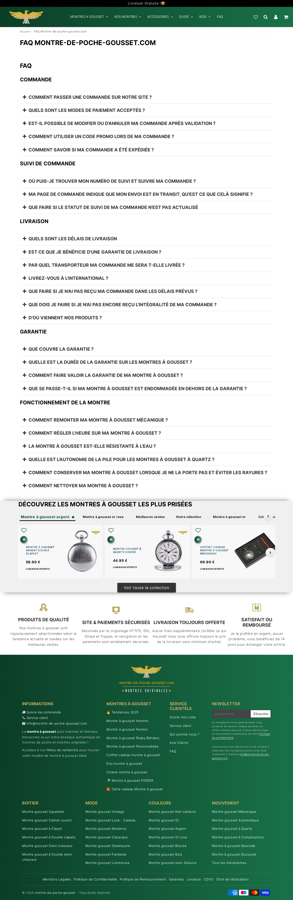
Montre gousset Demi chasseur (47, 846)
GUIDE (184, 17)
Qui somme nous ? (184, 734)
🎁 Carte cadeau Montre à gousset (134, 789)
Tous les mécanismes (229, 863)
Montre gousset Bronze (168, 846)
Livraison (194, 879)
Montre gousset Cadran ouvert (47, 820)
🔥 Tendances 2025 (122, 712)
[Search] (265, 16)
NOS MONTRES (125, 17)
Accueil (25, 31)
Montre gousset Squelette (43, 812)
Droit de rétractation (232, 879)
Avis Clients (179, 743)
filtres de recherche (62, 750)
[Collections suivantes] (268, 516)
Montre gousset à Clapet (42, 829)
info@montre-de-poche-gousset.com (57, 723)
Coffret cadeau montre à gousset (133, 755)
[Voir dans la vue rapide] (23, 539)
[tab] (146, 97)
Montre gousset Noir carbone (172, 812)
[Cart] (286, 16)
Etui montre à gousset (124, 763)
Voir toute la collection (146, 587)
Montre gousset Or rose (168, 837)
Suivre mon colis (183, 717)
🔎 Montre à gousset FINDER (129, 780)
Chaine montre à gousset (126, 772)
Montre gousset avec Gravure (172, 863)
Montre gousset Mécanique (234, 812)
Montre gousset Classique (106, 837)
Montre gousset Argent (167, 829)
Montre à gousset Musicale (233, 846)
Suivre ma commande (44, 712)
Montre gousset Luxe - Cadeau (110, 820)
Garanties (176, 879)
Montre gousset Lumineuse (107, 863)
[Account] (276, 16)
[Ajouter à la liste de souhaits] (24, 530)
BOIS (203, 17)
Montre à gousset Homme (127, 721)
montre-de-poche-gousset (55, 892)
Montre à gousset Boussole (234, 854)
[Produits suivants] (270, 552)
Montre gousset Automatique (235, 820)
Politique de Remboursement (143, 879)
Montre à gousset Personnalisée (132, 746)
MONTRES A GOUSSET (87, 17)
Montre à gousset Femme (127, 729)
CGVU (209, 879)
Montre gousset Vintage (104, 812)
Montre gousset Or (164, 820)
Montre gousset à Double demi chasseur (47, 857)
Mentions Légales (57, 879)
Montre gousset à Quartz (232, 829)
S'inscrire (260, 714)
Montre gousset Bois (165, 854)
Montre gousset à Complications (238, 837)
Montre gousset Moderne (105, 829)
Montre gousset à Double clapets (49, 837)
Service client (37, 718)
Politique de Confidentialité (95, 879)
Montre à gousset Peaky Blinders (133, 738)
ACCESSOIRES (158, 17)
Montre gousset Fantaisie (105, 854)
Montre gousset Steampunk (107, 846)
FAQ (220, 17)
